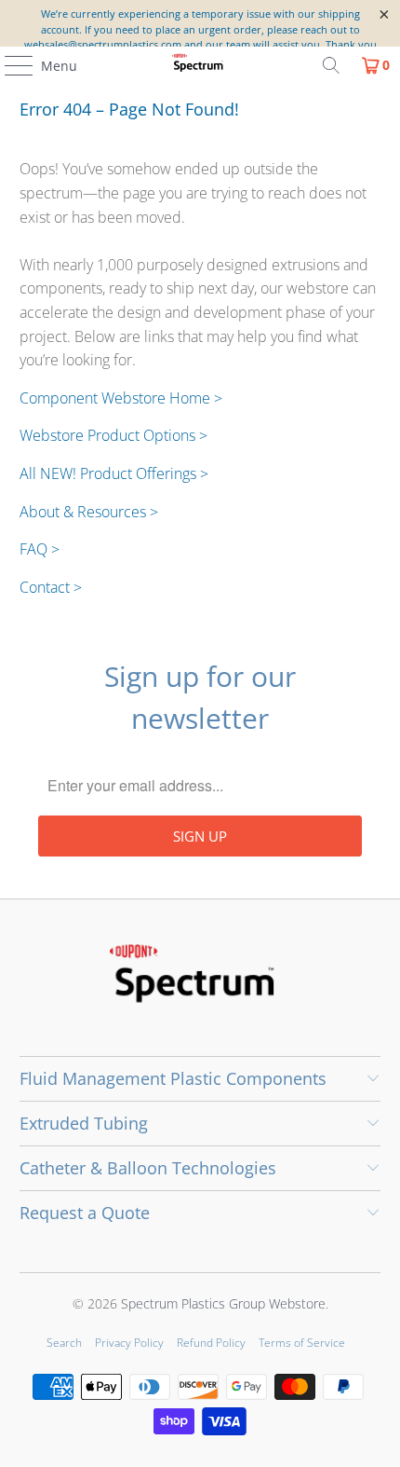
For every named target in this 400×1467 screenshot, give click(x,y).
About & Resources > (89, 511)
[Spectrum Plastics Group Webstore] (200, 65)
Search (64, 1342)
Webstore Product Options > (113, 435)
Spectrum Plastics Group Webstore (223, 1303)
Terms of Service (302, 1342)
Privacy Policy (129, 1342)
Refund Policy (211, 1342)
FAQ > (40, 549)
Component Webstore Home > (121, 398)
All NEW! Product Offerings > (114, 473)
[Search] (331, 65)
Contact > (51, 587)
